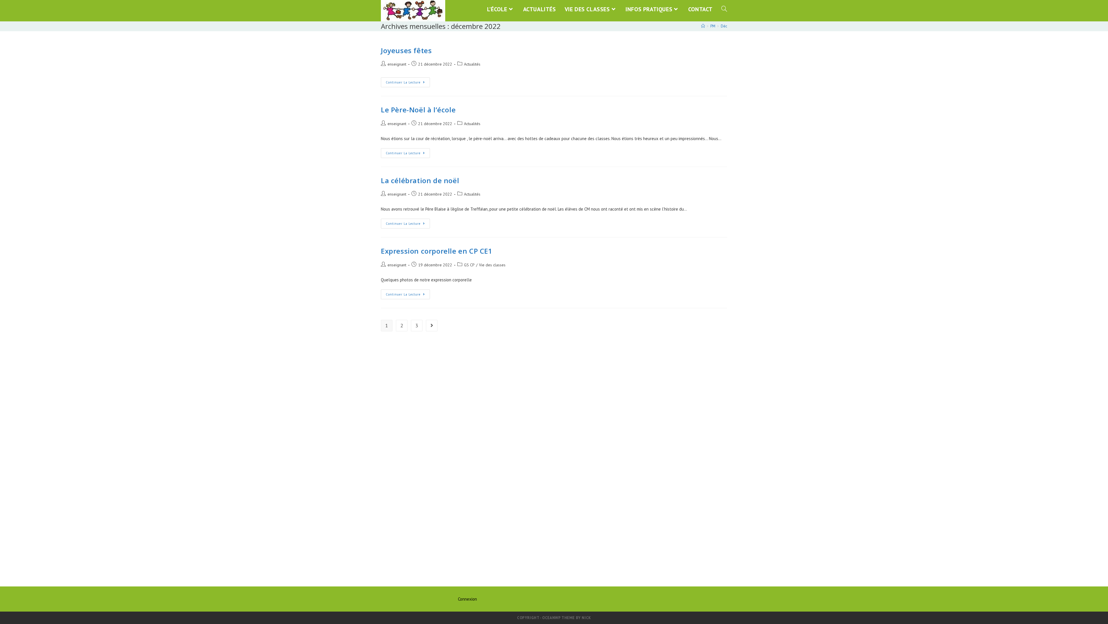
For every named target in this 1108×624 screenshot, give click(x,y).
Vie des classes (492, 265)
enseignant (397, 64)
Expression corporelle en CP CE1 (437, 251)
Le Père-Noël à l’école (418, 109)
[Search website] (724, 9)
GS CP (469, 265)
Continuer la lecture (408, 83)
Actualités (472, 64)
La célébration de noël (420, 180)
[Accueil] (703, 26)
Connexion (467, 599)
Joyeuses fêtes (406, 50)
